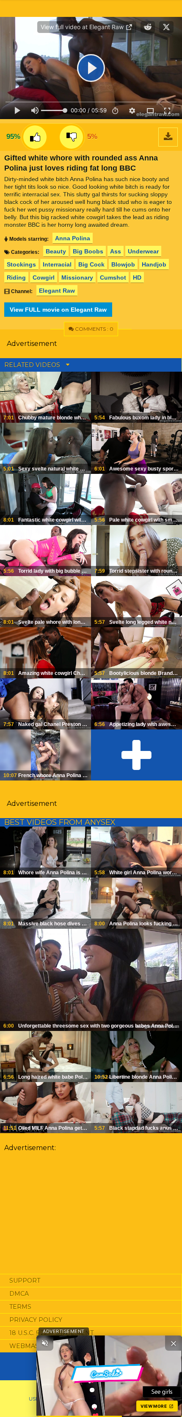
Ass (115, 251)
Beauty (56, 251)
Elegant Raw (57, 290)
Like (35, 137)
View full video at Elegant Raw (83, 26)
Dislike (71, 137)
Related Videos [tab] (33, 365)
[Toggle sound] (44, 1343)
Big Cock (91, 264)
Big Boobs (88, 251)
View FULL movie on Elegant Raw (58, 309)
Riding (16, 277)
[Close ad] (173, 1343)
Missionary (77, 277)
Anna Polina (72, 238)
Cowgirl (44, 277)
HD (137, 277)
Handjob (154, 264)
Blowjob (123, 264)
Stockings (21, 264)
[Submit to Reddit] (148, 27)
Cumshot (113, 277)
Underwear (143, 251)
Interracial (57, 264)
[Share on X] (166, 27)
